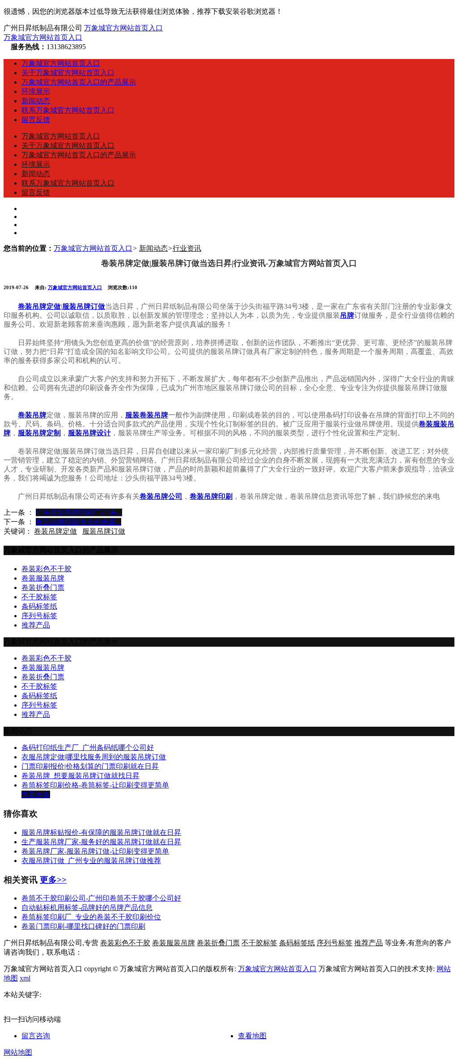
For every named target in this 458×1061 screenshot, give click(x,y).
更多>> (53, 879)
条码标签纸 (39, 606)
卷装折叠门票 (42, 587)
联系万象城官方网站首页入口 (67, 110)
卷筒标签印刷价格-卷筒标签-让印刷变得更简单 (95, 785)
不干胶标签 (39, 597)
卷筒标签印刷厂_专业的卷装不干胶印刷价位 (91, 917)
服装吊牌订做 (103, 531)
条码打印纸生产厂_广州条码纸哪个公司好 (87, 747)
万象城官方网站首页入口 (123, 28)
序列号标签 (39, 615)
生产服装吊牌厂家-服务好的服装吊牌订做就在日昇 (101, 842)
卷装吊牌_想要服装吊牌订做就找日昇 (80, 775)
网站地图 (18, 1052)
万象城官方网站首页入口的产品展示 (78, 82)
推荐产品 (35, 625)
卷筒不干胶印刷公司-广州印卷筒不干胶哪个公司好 (101, 898)
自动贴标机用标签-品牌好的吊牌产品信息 (87, 907)
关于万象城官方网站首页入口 (67, 72)
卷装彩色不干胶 (46, 569)
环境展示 (35, 91)
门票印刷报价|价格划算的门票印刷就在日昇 (90, 766)
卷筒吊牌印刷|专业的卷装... (78, 522)
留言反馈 (35, 119)
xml (25, 978)
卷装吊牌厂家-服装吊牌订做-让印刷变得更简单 (95, 851)
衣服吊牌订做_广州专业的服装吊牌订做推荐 (91, 860)
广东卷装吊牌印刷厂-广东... (79, 512)
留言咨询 (35, 1036)
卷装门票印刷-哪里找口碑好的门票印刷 (83, 926)
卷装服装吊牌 (42, 578)
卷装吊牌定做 (55, 531)
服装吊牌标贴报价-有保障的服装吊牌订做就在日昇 (101, 832)
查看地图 (252, 1036)
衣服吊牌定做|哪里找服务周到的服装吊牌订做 (93, 757)
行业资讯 (187, 248)
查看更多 (35, 794)
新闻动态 (35, 101)
